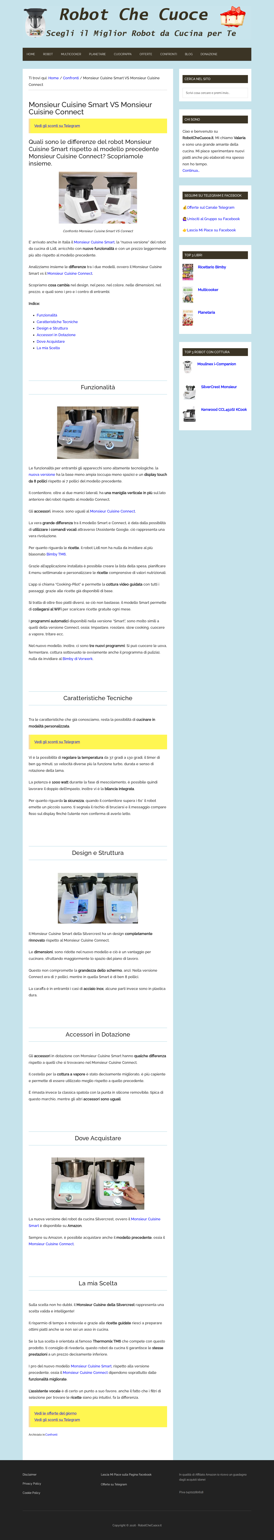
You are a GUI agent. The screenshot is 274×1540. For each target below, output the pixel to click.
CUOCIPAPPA (123, 54)
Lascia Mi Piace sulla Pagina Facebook (126, 1474)
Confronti (51, 1434)
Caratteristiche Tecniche (57, 322)
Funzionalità (47, 315)
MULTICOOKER (71, 54)
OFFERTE (146, 54)
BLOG (189, 54)
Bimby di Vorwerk (78, 659)
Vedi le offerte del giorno (55, 1413)
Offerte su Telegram (114, 1484)
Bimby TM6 (56, 554)
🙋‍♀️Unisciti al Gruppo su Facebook (211, 219)
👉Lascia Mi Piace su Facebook (209, 230)
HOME (31, 54)
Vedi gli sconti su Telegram (57, 126)
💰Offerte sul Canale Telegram (208, 207)
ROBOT (48, 54)
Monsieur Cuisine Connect (69, 273)
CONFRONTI (168, 54)
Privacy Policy (32, 1483)
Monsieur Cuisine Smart (94, 242)
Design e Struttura (52, 328)
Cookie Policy (31, 1492)
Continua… (191, 170)
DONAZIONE (209, 54)
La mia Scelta (48, 348)
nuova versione (42, 474)
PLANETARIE (97, 54)
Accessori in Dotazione (56, 335)
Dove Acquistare (51, 341)
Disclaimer (30, 1474)
